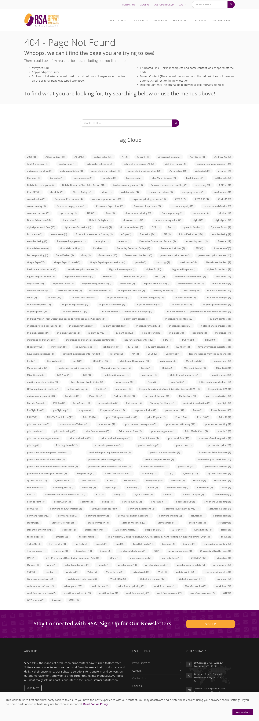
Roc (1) (31, 494)
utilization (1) (224, 557)
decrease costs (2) (133, 220)
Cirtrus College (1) (82, 192)
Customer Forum (164, 4)
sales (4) (167, 494)
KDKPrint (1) (183, 346)
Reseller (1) (133, 487)
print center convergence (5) (140, 424)
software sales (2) (67, 515)
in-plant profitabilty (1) (115, 325)
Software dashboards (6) (105, 508)
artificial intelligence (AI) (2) (139, 163)
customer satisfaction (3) (217, 206)
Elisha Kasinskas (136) (191, 234)
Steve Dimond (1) (167, 522)
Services (158, 20)
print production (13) (80, 438)
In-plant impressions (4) (75, 304)
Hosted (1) (108, 276)
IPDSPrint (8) (188, 339)
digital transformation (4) (77, 227)
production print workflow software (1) (109, 466)
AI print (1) (143, 156)
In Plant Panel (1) (221, 283)
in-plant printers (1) (220, 318)
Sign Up (210, 624)
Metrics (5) (167, 368)
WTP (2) (227, 593)
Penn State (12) (81, 403)
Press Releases (141, 663)
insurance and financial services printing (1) (90, 339)
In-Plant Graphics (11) (39, 304)
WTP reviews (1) (35, 600)
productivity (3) (186, 466)
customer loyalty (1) (182, 206)
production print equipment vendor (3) (110, 452)
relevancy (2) (89, 487)
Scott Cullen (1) (62, 501)
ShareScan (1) (158, 501)
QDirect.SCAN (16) (37, 480)
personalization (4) (108, 403)
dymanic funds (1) (192, 227)
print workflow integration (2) (215, 438)
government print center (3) (175, 255)
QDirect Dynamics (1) (219, 473)
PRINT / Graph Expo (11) (60, 417)
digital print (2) (223, 220)
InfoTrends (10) (191, 290)
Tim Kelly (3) (80, 543)
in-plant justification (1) (112, 304)
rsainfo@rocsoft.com (214, 688)
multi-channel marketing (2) (42, 382)
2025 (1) (31, 156)
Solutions (116, 20)
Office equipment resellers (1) (43, 389)
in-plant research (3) (180, 325)
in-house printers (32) (219, 290)
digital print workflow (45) (41, 227)
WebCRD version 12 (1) (191, 579)
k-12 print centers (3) (157, 346)
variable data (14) (127, 564)
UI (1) (157, 550)
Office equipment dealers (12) (215, 382)
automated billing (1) (71, 170)
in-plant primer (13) (37, 311)
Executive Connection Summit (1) (157, 241)
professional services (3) (218, 466)
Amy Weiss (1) (197, 156)
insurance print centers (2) (138, 339)
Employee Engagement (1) (71, 241)
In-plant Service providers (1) (215, 325)
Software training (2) (170, 515)
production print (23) (219, 445)
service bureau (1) (132, 501)
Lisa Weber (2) (54, 361)
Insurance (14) (223, 332)
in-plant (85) (54, 297)
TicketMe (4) (34, 543)
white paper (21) (73, 586)
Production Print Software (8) (215, 452)
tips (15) (120, 543)
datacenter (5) (201, 213)
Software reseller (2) (38, 515)
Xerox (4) (56, 600)
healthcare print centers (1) (82, 269)
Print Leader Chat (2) (130, 431)
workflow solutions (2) (202, 593)
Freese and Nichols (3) (173, 248)
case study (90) (203, 185)
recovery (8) (199, 480)
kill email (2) (116, 353)
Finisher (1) (99, 248)
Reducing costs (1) (63, 487)
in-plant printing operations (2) (44, 325)
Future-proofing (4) (37, 255)
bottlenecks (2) (223, 177)
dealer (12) (225, 213)
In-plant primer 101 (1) (75, 311)
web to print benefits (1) (218, 572)
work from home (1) (164, 586)
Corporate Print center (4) (69, 199)
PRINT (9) (32, 417)
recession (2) (178, 480)
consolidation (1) (36, 199)
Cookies (137, 686)
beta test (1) (109, 177)
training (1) (189, 543)
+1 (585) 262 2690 (213, 674)
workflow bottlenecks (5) (77, 593)
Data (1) (110, 213)
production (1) (184, 445)
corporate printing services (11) (149, 199)
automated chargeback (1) (105, 170)
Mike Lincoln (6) (35, 375)
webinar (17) (224, 579)
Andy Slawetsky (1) (37, 163)
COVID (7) (180, 199)
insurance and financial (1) (41, 339)
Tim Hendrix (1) (57, 543)
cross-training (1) (36, 206)
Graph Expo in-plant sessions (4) (107, 262)
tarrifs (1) (226, 529)
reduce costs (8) (35, 487)
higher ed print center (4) (41, 276)
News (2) (152, 382)
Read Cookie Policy (95, 704)
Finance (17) (224, 241)
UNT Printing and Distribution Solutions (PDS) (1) (72, 557)
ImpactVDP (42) (35, 283)
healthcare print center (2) (41, 269)
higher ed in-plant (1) (183, 269)
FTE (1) (199, 248)
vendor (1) (51, 572)
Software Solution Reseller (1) (134, 515)
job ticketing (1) (111, 346)
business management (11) (128, 185)
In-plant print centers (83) (179, 318)
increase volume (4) (100, 290)
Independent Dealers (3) (131, 290)
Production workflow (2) (154, 466)
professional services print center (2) (47, 473)
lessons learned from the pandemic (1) (210, 353)
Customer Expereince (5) (109, 206)
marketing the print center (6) (74, 368)
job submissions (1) (85, 346)
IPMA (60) (210, 339)
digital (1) (198, 220)
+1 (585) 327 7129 (212, 677)
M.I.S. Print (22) (101, 361)
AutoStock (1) (202, 170)
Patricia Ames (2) (36, 403)
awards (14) (224, 170)
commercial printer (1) (161, 192)
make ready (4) (167, 361)
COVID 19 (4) (202, 199)
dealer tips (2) (70, 220)
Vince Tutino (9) (114, 572)
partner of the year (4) (157, 396)
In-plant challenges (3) (218, 297)
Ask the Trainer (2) (175, 163)
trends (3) (105, 550)
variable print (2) (222, 564)
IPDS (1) (167, 339)
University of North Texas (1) (215, 550)
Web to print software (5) (40, 579)
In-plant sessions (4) (38, 332)
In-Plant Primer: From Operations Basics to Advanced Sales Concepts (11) (66, 318)
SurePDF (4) (178, 529)
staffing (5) (33, 522)
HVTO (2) (160, 276)
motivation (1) (149, 375)
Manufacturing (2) (37, 368)
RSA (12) (118, 494)
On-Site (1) (101, 389)
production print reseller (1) (165, 452)
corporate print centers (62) (107, 199)
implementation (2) (63, 283)
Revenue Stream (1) (177, 487)
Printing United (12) (67, 445)
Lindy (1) (31, 361)
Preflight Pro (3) (35, 410)
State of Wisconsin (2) (133, 522)
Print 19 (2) (225, 417)
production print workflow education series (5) (52, 466)
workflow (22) (223, 586)
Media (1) (146, 368)
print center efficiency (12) (180, 424)
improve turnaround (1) (191, 283)
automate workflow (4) (39, 170)
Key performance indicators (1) (214, 346)
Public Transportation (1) (117, 473)
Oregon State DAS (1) (219, 389)
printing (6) (33, 445)
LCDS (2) (152, 353)
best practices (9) (83, 177)
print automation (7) (38, 424)
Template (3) (61, 536)
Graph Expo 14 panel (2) (67, 262)
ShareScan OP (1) (185, 501)
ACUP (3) (79, 156)
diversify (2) (106, 227)
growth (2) (140, 262)
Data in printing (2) (172, 213)
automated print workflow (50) (144, 170)
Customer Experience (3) (147, 206)
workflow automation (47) (41, 593)
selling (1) (107, 501)
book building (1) (195, 177)
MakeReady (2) (194, 361)
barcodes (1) (56, 177)
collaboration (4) (130, 192)
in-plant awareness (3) (84, 297)
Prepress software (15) (112, 410)
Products (138, 20)
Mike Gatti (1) (223, 368)
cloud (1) (106, 192)
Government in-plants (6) (138, 255)
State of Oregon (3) (98, 522)
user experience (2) (140, 557)
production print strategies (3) (104, 459)
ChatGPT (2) (33, 192)
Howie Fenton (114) (134, 276)
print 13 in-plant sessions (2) (121, 417)
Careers (144, 4)
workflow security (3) (137, 593)
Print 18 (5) (203, 417)
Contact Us (128, 4)
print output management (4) (43, 438)
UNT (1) (31, 557)
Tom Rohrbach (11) (143, 543)
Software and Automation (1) (66, 508)
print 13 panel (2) (156, 417)
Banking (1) (33, 177)
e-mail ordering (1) (37, 241)
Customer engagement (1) (71, 206)
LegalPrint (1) (173, 353)
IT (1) (228, 339)
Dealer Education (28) (39, 220)
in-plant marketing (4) (148, 304)
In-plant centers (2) (185, 297)
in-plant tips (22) (124, 332)
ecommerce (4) (59, 234)
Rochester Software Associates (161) (65, 494)
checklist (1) (56, 192)
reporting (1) (111, 487)
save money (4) (223, 494)
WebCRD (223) (118, 579)
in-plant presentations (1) (217, 304)
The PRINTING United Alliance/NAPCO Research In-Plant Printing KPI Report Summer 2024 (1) (159, 536)
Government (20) (107, 255)
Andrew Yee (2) (222, 156)
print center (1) (106, 424)
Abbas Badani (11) (55, 156)
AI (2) (125, 156)
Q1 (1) (170, 473)
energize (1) (102, 241)
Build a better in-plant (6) (40, 185)
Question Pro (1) (89, 480)
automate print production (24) (214, 163)
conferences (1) (222, 192)
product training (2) (148, 445)
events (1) (124, 241)
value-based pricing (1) (77, 564)
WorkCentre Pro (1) (195, 586)
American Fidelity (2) (169, 156)
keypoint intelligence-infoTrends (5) (82, 353)
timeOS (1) (101, 543)
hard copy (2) (163, 262)
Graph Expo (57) (36, 262)
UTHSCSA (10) (198, 557)
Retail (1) (153, 487)
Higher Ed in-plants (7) (219, 269)
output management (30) (41, 396)
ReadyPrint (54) (154, 480)
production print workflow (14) (214, 459)
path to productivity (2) (218, 396)
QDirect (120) (190, 473)
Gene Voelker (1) (65, 255)
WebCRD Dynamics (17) (152, 579)
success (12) (69, 529)
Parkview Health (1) (124, 396)
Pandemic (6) (72, 396)
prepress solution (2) (145, 410)
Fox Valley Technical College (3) (133, 248)
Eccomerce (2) (34, 234)
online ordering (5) (77, 389)
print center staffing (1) (218, 424)
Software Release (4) (220, 508)
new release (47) (125, 382)
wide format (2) (100, 586)
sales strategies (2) (193, 494)
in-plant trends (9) (151, 332)
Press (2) (197, 410)
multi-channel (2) (221, 375)
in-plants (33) (176, 332)
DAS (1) (91, 213)
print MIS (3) (224, 431)
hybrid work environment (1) (190, 276)
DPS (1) (155, 227)
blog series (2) (133, 177)
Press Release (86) (221, 410)
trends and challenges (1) (132, 550)
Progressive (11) (85, 473)
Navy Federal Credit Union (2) (87, 382)
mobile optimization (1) (116, 375)
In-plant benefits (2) (118, 297)
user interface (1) (171, 557)
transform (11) (84, 550)
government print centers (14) (214, 255)
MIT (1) (87, 375)
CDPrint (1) (225, 185)
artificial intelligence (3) (99, 163)
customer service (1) (38, 213)
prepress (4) (84, 410)
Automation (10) (178, 170)
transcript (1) (61, 550)
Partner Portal (222, 20)
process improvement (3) (107, 445)
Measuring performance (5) (116, 368)
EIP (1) (167, 234)
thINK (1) (226, 536)
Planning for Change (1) (162, 403)
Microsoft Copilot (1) (195, 368)
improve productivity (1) (156, 283)
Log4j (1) (77, 361)
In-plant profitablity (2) (148, 325)
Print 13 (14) (89, 417)
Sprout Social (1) (222, 515)
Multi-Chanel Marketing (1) (184, 375)
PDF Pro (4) (59, 403)
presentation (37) (174, 410)
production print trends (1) (159, 459)
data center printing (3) (138, 213)
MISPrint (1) (63, 375)
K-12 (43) (133, 346)
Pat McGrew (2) (187, 396)
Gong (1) (86, 255)
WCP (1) (162, 572)
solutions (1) (197, 515)
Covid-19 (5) (224, 199)
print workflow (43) (178, 438)
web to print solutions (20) (82, 579)
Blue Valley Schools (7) (164, 177)
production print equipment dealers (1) (48, 452)
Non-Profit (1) (177, 382)
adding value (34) (103, 156)
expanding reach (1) (197, 241)
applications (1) (67, 163)
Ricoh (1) (226, 487)
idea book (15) (223, 276)
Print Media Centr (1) (196, 431)
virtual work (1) (141, 572)
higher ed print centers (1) (78, 276)
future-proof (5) (222, 248)
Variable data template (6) (191, 564)
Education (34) (147, 234)
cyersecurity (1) (68, 213)
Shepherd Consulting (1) (217, 501)
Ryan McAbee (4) (143, 494)
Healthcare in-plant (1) (218, 262)
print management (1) (163, 431)
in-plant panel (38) (182, 304)
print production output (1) (115, 438)
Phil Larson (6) (134, 403)
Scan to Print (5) (36, 501)
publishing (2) (149, 473)
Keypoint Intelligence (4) (40, 353)
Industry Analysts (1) (164, 290)
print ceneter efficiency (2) (74, 424)
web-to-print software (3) (40, 586)
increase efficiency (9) (70, 290)
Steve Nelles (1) (197, 522)
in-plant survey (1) (98, 332)
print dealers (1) (35, 431)
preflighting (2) (61, 410)
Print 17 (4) (181, 417)
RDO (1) (111, 480)
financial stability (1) (71, 248)
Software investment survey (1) (181, 508)
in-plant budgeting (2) (152, 297)
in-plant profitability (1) (81, 325)
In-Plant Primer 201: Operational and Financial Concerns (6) (198, 311)
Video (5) (92, 572)
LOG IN (182, 4)
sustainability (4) (203, 529)
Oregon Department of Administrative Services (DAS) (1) (169, 389)
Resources (179, 20)
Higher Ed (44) (153, 269)
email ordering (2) (221, 234)
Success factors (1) (95, 529)
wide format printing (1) (131, 586)
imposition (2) (127, 283)
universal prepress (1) (180, 550)
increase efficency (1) (38, 290)
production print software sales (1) (46, 459)
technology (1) (35, 536)
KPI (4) (135, 353)
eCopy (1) (126, 234)
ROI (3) (100, 494)
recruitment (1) (222, 480)
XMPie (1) (74, 600)
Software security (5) (97, 515)
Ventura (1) (72, 572)
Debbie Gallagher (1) (100, 220)
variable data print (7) (156, 564)
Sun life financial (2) (125, 529)
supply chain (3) (153, 529)
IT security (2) (34, 346)
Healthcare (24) (188, 262)
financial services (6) (38, 248)
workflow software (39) (169, 593)
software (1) (33, 508)
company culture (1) (193, 192)
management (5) (222, 361)
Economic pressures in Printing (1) (94, 234)
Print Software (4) (149, 438)
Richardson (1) (205, 487)
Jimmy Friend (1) (58, 346)
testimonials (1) (87, 536)
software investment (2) (141, 508)
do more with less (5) (131, 227)
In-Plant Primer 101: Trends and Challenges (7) (126, 311)
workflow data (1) (108, 593)
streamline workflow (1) (40, 529)
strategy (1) (224, 522)
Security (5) (86, 501)
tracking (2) (168, 543)
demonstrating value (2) (168, 220)
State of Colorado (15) (63, 522)
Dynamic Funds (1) (221, 227)
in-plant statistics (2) (68, 332)
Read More (33, 688)
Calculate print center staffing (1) (169, 185)
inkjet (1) (32, 297)
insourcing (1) (199, 332)
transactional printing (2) (217, 543)
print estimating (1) (64, 431)
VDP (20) (31, 572)
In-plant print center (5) (135, 318)
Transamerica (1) (36, 550)
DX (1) (171, 227)
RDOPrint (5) (130, 480)
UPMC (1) (114, 557)
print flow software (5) (97, 431)
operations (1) (123, 389)
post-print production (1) (196, 403)
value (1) (51, 564)
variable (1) (103, 564)
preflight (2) (224, 403)
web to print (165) (185, 572)
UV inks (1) (33, 564)
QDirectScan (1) (63, 480)
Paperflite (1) (96, 396)
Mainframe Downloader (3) (134, 361)
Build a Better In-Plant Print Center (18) (83, 185)
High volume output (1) (121, 269)
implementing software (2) (96, 283)
